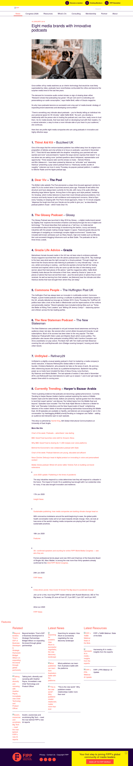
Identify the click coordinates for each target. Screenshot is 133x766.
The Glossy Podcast (49, 215)
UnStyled (41, 356)
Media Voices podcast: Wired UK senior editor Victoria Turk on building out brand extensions (63, 465)
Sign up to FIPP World (100, 762)
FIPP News (37, 577)
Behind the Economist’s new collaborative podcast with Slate (55, 447)
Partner (104, 13)
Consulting (76, 13)
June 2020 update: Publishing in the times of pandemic (54, 474)
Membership (91, 13)
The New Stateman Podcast (54, 320)
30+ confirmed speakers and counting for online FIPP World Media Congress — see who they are (66, 551)
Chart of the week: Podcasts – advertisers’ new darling (53, 433)
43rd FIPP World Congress (57, 562)
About (114, 13)
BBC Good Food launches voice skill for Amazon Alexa (53, 438)
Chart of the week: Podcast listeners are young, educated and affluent (59, 452)
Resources (48, 13)
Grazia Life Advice (47, 250)
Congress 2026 (32, 13)
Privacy (42, 754)
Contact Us (51, 754)
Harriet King (55, 420)
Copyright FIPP (63, 754)
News (18, 13)
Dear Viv (41, 180)
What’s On (62, 13)
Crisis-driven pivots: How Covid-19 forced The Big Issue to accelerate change (63, 589)
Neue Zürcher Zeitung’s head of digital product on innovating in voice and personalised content (65, 458)
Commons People (47, 290)
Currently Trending (48, 388)
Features (36, 538)
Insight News (38, 499)
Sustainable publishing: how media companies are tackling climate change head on (65, 511)
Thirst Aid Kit (44, 142)
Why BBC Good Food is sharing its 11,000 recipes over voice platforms (59, 443)
